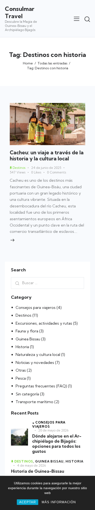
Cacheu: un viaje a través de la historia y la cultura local (47, 155)
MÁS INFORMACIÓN (59, 502)
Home (28, 63)
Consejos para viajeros (36, 307)
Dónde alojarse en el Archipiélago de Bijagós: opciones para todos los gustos (56, 443)
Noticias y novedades (35, 362)
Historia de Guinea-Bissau (37, 471)
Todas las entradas (52, 63)
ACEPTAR (27, 502)
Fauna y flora (27, 331)
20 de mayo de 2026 (53, 430)
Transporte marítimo (34, 401)
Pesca (21, 378)
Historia (22, 346)
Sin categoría (27, 394)
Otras (21, 370)
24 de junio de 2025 (46, 168)
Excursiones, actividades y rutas (44, 323)
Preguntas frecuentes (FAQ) (41, 386)
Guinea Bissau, (50, 461)
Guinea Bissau (28, 339)
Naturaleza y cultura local (38, 354)
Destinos (23, 315)
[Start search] (87, 19)
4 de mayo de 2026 (31, 465)
